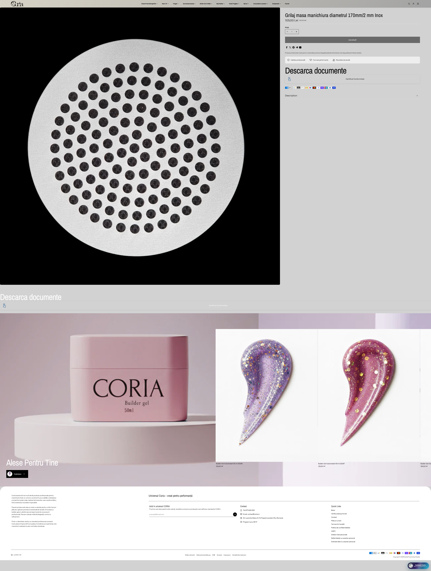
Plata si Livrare (336, 521)
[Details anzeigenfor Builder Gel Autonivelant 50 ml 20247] (369, 395)
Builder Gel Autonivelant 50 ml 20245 (229, 464)
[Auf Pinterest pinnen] (293, 47)
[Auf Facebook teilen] (286, 47)
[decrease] (287, 31)
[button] (418, 3)
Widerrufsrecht (190, 555)
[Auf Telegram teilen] (297, 47)
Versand (219, 555)
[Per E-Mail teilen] (300, 47)
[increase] (296, 31)
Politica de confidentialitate (340, 528)
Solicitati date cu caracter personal (343, 542)
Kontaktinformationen (239, 555)
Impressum (227, 555)
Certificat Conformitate (355, 79)
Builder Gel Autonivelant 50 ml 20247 (331, 464)
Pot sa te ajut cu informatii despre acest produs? (409, 557)
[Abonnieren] (235, 514)
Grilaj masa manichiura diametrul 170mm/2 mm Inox (334, 15)
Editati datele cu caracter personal (343, 538)
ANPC (333, 531)
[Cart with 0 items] (418, 3)
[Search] (409, 3)
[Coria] (17, 3)
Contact (334, 517)
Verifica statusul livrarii (339, 514)
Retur (333, 510)
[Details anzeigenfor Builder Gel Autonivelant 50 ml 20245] (267, 395)
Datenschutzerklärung (203, 555)
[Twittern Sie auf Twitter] (290, 47)
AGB (213, 555)
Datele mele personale (339, 535)
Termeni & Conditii (337, 524)
